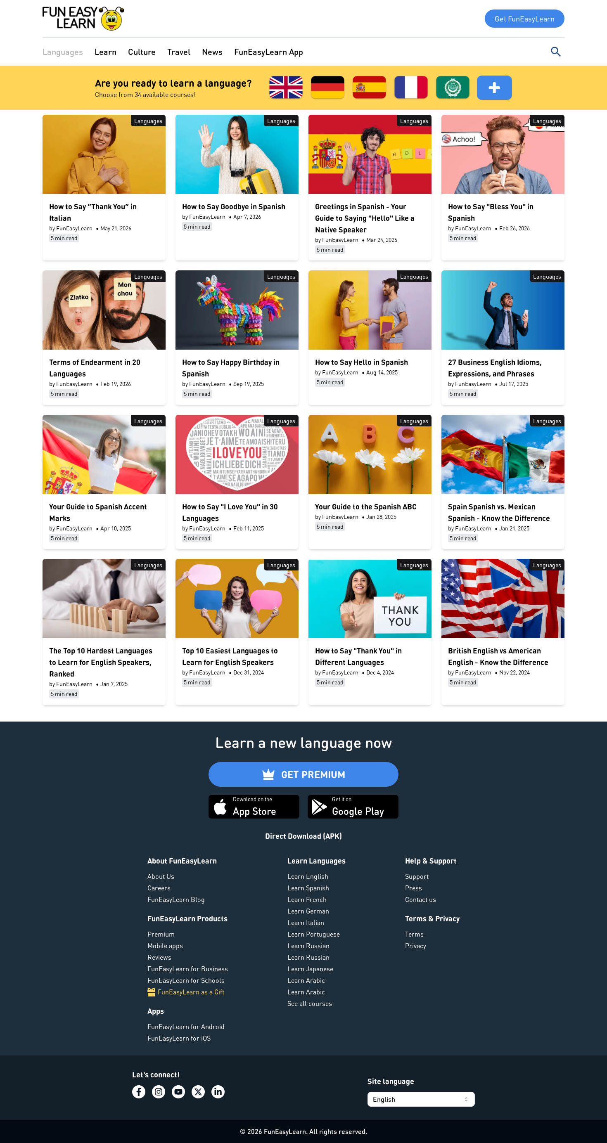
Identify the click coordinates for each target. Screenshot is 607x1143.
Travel (178, 51)
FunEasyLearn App (268, 51)
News (212, 51)
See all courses (309, 1003)
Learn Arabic (306, 980)
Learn (105, 51)
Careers (159, 887)
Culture (142, 51)
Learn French (307, 899)
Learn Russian (308, 945)
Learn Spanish (308, 887)
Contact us (420, 899)
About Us (160, 876)
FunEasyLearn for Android (186, 1026)
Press (413, 887)
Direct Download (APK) (303, 835)
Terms (414, 934)
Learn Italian (305, 922)
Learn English (307, 876)
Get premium (313, 774)
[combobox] (421, 1099)
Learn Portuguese (313, 934)
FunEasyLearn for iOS (179, 1038)
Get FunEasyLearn (525, 18)
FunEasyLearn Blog (176, 899)
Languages (63, 51)
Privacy (415, 945)
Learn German (308, 910)
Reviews (159, 957)
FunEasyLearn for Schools (186, 980)
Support (417, 876)
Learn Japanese (310, 968)
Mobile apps (165, 945)
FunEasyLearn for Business (187, 968)
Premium (161, 934)
